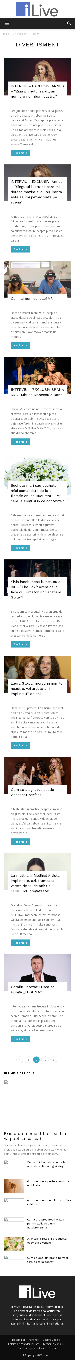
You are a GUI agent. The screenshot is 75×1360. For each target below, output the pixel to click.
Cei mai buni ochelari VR (32, 298)
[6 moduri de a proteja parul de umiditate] (14, 1186)
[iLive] (37, 9)
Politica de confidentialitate (23, 1344)
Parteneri (34, 1339)
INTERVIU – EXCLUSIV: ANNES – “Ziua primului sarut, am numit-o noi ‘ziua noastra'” (37, 91)
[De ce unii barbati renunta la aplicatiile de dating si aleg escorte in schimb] (14, 1167)
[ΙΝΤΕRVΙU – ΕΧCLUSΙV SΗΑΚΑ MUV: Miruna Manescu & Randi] (37, 375)
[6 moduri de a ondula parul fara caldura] (14, 1205)
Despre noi (18, 1339)
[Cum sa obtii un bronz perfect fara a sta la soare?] (14, 1263)
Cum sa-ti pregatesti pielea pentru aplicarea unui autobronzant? (45, 1223)
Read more (20, 152)
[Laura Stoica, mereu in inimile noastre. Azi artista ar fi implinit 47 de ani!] (37, 674)
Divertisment (20, 33)
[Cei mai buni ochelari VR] (37, 279)
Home (5, 33)
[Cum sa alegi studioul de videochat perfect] (37, 775)
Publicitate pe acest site (31, 1348)
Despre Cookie (51, 1339)
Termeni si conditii (53, 1344)
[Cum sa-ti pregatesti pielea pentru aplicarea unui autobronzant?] (14, 1224)
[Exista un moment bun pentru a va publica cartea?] (37, 1104)
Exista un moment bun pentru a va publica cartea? (37, 1136)
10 (45, 1059)
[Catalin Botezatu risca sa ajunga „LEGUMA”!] (37, 972)
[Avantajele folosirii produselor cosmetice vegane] (14, 1244)
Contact (52, 1348)
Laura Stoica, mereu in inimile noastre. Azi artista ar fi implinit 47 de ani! (36, 688)
